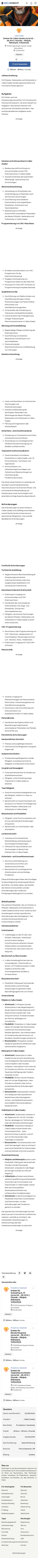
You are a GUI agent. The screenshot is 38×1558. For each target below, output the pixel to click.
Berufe (23, 1497)
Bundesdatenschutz (27, 1535)
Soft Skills (5, 1532)
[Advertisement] (19, 139)
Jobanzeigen (6, 1497)
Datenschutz (25, 1532)
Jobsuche (24, 1493)
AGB (22, 1538)
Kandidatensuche (7, 1493)
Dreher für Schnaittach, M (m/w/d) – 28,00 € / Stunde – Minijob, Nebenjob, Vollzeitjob (20, 1296)
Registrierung (25, 1522)
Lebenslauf (24, 1500)
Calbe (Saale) (29, 1419)
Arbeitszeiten (25, 1513)
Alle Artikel (5, 1545)
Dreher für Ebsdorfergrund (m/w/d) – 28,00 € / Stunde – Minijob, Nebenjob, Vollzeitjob (20, 1336)
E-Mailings (5, 1510)
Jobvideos (5, 1507)
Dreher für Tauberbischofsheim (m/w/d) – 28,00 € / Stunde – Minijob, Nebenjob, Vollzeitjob (20, 1376)
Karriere (4, 1535)
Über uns (23, 1525)
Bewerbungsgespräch (9, 1522)
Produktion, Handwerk (19, 1288)
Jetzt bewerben (20, 64)
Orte (22, 1529)
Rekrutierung (6, 1529)
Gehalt (23, 1510)
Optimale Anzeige (7, 1525)
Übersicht (5, 1490)
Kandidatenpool (7, 1500)
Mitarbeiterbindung (8, 1538)
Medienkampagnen (8, 1513)
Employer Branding (8, 1503)
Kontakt (23, 1545)
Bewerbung (24, 1503)
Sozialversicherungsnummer (11, 1542)
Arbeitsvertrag (25, 1507)
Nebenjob (19, 54)
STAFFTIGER (19, 36)
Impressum (24, 1542)
